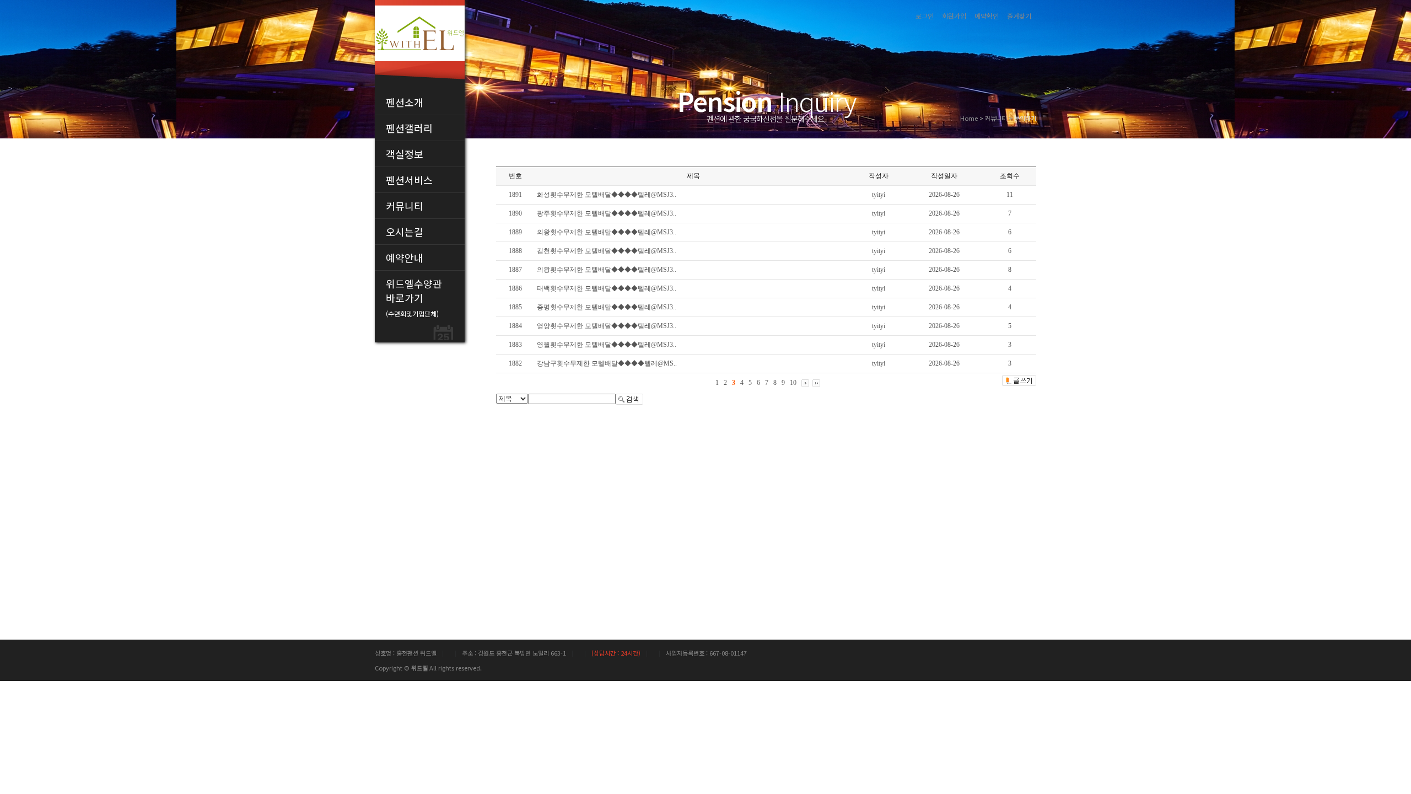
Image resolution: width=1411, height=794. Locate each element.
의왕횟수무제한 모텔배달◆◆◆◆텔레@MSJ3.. (606, 232)
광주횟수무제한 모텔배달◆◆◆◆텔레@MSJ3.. (606, 213)
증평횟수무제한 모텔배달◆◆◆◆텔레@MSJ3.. (606, 307)
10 (793, 383)
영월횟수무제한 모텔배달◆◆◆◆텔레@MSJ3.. (606, 344)
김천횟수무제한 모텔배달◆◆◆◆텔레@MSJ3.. (606, 251)
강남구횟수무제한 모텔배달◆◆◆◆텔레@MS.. (607, 363)
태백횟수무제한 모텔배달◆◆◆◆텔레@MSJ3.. (606, 288)
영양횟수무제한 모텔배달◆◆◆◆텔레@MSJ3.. (606, 326)
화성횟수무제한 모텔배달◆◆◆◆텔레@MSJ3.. (606, 194)
